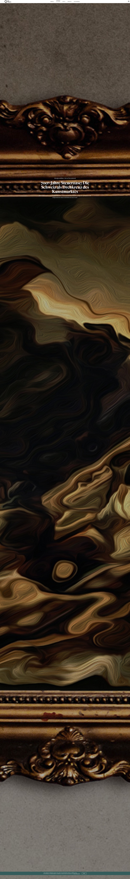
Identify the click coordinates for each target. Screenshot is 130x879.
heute (64, 1)
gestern (58, 1)
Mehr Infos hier (76, 873)
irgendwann (77, 1)
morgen (69, 1)
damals (52, 1)
